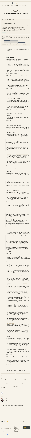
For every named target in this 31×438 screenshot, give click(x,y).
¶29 (6, 261)
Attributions (23, 434)
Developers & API (25, 422)
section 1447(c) (25, 128)
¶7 (6, 75)
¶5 (6, 59)
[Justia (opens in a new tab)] (2, 431)
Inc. (7, 323)
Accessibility (9, 434)
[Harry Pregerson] (2, 399)
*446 (4, 173)
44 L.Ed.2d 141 (11, 205)
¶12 (6, 117)
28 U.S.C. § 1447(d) (11, 278)
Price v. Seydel (25, 174)
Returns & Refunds (17, 434)
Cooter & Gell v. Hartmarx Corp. (23, 29)
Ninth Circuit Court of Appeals (6, 19)
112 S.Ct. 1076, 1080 (19, 154)
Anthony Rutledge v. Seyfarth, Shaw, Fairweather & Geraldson (16, 27)
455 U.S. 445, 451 (15, 157)
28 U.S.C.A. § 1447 (26, 227)
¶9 (6, 100)
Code (5, 5)
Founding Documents (16, 429)
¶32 (6, 300)
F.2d (8, 8)
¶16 (6, 152)
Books (20, 5)
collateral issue (23, 150)
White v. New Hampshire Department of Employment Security (10, 30)
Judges (12, 5)
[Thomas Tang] (2, 401)
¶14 (6, 127)
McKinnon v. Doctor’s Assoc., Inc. (12, 319)
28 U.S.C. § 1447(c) (14, 66)
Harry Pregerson (5, 398)
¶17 (6, 165)
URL (5, 379)
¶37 (6, 356)
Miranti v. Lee (27, 37)
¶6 (6, 73)
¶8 (6, 88)
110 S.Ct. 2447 (25, 134)
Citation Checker (16, 431)
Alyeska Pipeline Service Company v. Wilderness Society (11, 29)
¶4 (6, 57)
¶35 (6, 351)
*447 (4, 254)
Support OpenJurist (25, 428)
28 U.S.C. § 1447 (6, 28)
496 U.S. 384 (20, 134)
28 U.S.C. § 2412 (15, 28)
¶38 (6, 364)
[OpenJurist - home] (15, 3)
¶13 (6, 120)
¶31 (6, 286)
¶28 (6, 253)
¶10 (6, 109)
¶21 (6, 185)
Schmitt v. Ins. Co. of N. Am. (16, 186)
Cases (2, 5)
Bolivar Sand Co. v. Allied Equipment (23, 321)
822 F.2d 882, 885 (27, 161)
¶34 (6, 338)
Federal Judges (16, 425)
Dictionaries (16, 5)
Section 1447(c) (9, 120)
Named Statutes (16, 428)
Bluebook (25, 379)
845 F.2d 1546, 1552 (23, 186)
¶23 (6, 201)
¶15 (6, 134)
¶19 (6, 173)
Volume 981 (6, 8)
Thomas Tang (5, 400)
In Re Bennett (22, 37)
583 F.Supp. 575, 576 (16, 325)
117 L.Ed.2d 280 (25, 154)
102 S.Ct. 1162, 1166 (22, 157)
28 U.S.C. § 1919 (11, 28)
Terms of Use (27, 434)
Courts (8, 5)
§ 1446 (23, 221)
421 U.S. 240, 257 (21, 204)
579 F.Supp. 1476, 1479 (13, 331)
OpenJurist (2, 8)
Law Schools (15, 427)
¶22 (6, 192)
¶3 (6, 53)
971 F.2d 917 (15, 233)
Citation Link (15, 379)
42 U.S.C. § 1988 (20, 28)
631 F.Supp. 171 (11, 323)
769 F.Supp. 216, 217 (21, 319)
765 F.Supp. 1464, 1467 (14, 113)
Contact (13, 434)
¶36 (6, 354)
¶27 (6, 251)
